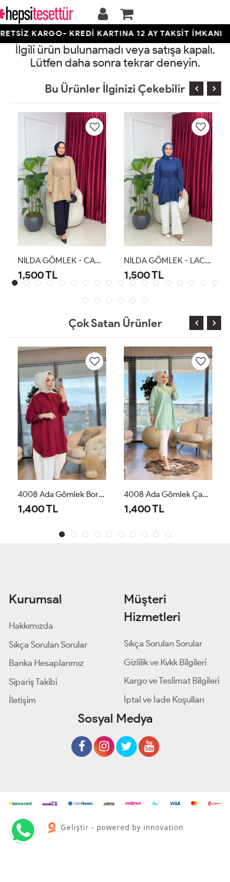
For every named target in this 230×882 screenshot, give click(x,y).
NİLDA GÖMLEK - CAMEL (62, 261)
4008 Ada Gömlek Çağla (168, 494)
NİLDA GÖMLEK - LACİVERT (168, 261)
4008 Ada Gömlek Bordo (62, 494)
